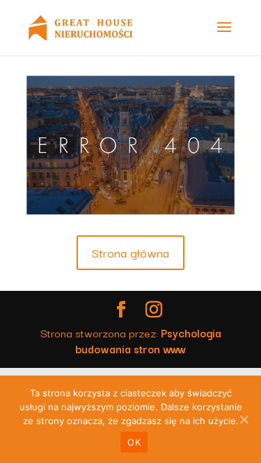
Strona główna (130, 252)
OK (134, 442)
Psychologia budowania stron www (148, 340)
